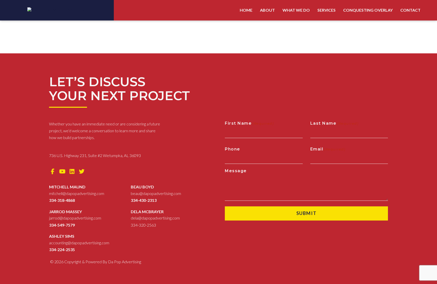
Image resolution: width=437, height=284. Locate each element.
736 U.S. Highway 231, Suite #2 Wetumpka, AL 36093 (95, 155)
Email (327, 149)
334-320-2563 (143, 225)
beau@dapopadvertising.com (156, 193)
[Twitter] (81, 171)
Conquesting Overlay (368, 10)
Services (326, 10)
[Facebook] (52, 171)
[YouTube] (62, 171)
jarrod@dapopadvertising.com (75, 217)
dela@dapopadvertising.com (155, 217)
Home (246, 10)
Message (236, 170)
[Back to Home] (57, 10)
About (267, 10)
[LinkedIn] (72, 171)
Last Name (334, 123)
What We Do (296, 10)
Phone (232, 149)
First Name (249, 123)
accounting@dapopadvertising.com (79, 242)
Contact (410, 10)
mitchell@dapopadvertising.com (76, 193)
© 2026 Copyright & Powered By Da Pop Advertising (95, 261)
